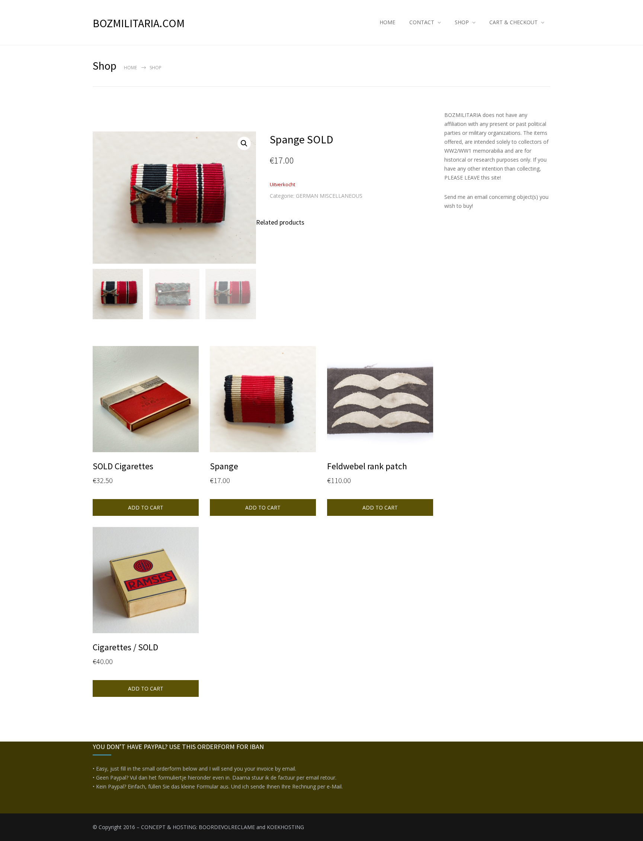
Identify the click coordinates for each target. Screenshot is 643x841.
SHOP (462, 22)
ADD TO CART (145, 507)
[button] (244, 143)
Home (130, 67)
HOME (387, 22)
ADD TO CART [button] (263, 507)
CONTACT (421, 22)
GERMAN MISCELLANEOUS (329, 195)
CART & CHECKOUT (513, 22)
